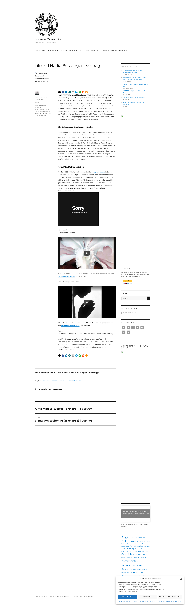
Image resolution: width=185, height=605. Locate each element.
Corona (123, 544)
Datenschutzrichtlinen (66, 276)
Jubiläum (143, 557)
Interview (135, 557)
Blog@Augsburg (92, 50)
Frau (122, 551)
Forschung (130, 549)
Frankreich (38, 111)
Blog (81, 50)
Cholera (131, 541)
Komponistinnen (132, 565)
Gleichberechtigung (142, 554)
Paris (49, 113)
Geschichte (127, 554)
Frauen (127, 551)
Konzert (125, 569)
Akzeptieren (127, 597)
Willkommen (40, 50)
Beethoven (140, 538)
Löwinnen (140, 569)
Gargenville (45, 111)
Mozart (123, 573)
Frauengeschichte (137, 551)
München (138, 572)
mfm (145, 569)
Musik (129, 573)
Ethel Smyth (125, 546)
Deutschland (138, 544)
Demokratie (130, 544)
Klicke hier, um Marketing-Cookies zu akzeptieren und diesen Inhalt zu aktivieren (136, 514)
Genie (36, 113)
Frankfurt (138, 549)
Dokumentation (40, 109)
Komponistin (43, 113)
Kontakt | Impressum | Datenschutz (128, 601)
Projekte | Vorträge (68, 50)
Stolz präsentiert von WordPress (82, 596)
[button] (181, 579)
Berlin (37, 105)
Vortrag (37, 102)
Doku (143, 544)
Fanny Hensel (135, 546)
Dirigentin (38, 107)
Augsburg (128, 537)
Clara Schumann (142, 541)
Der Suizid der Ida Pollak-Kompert (134, 97)
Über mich (52, 50)
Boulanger (42, 105)
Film (46, 109)
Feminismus (145, 546)
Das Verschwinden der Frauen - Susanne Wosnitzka (62, 381)
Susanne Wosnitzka (48, 39)
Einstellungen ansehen (170, 597)
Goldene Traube (126, 557)
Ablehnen (147, 597)
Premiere (38, 115)
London (133, 569)
